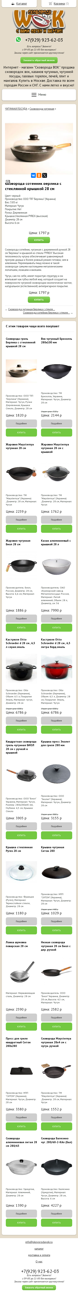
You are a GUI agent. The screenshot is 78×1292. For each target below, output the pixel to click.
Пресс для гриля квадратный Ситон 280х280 (18, 1042)
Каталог (21, 3)
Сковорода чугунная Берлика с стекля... (31, 309)
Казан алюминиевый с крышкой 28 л (56, 542)
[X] (44, 175)
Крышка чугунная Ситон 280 (52, 849)
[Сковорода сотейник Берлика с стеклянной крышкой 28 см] (39, 149)
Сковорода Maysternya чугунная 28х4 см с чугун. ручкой (56, 1042)
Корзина (59, 3)
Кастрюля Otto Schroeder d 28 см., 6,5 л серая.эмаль (20, 643)
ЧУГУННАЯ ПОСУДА (16, 108)
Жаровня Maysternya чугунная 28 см (20, 446)
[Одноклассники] (39, 175)
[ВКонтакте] (33, 175)
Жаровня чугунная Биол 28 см (18, 542)
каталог (39, 1248)
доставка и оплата (39, 1255)
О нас (39, 1261)
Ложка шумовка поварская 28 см (17, 944)
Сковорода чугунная (42, 108)
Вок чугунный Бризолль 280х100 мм (56, 340)
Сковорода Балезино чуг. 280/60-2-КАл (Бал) (56, 1140)
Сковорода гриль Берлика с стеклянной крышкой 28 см (20, 342)
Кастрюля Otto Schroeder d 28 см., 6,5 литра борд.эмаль (55, 643)
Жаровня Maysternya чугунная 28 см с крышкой (55, 448)
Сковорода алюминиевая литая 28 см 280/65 (21, 1142)
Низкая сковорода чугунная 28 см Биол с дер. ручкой (56, 945)
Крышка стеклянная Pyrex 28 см (19, 849)
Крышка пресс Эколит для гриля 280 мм (55, 743)
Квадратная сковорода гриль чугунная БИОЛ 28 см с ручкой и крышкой (21, 747)
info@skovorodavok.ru (39, 1242)
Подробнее (21, 423)
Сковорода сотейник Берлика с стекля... (46, 312)
